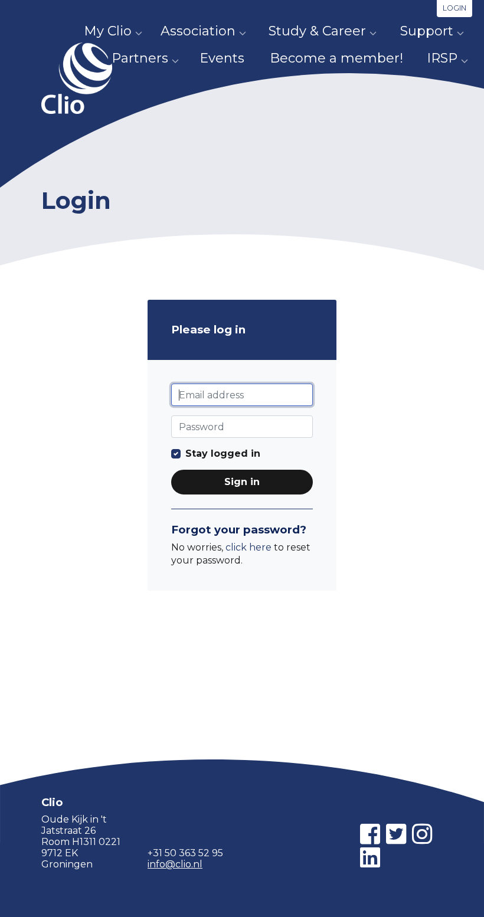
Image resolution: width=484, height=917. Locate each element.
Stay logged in (222, 453)
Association (198, 31)
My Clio (108, 31)
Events (222, 58)
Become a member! (336, 58)
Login (454, 8)
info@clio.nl (175, 864)
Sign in (242, 481)
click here (248, 547)
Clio (76, 78)
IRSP (442, 58)
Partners (140, 58)
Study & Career (317, 31)
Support (426, 31)
